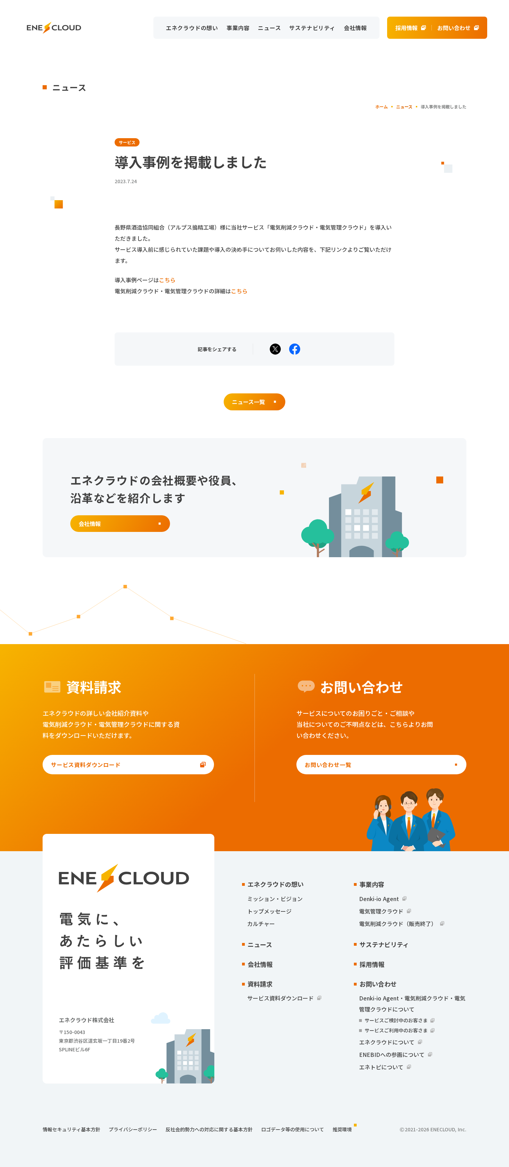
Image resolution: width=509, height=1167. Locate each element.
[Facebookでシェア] (294, 349)
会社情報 (355, 28)
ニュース (269, 28)
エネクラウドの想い (192, 28)
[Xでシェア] (275, 349)
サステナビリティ (312, 28)
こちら (167, 280)
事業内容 (238, 28)
